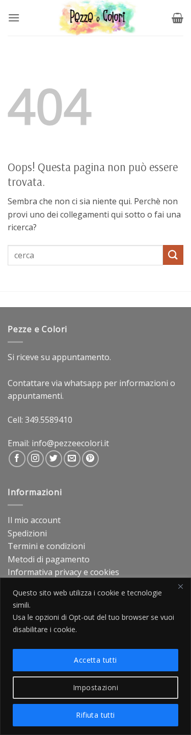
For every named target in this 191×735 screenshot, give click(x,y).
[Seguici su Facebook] (17, 458)
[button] (14, 17)
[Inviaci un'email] (72, 458)
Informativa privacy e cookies (63, 572)
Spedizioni (27, 533)
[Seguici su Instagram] (35, 458)
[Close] (180, 586)
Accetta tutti (95, 660)
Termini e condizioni (46, 546)
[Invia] (173, 255)
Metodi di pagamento (49, 559)
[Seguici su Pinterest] (90, 458)
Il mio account (34, 520)
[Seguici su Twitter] (53, 458)
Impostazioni (95, 687)
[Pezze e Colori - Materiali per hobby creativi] (96, 18)
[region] (95, 656)
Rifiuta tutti (95, 715)
